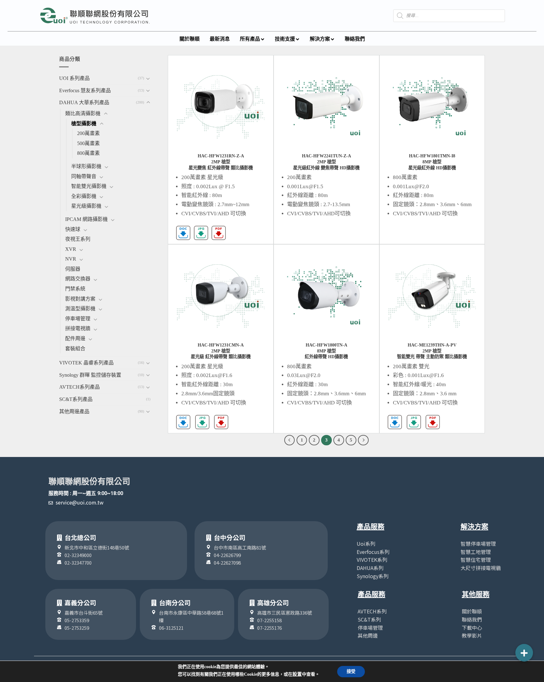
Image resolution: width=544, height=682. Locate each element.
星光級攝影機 (86, 206)
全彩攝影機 (83, 196)
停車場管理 (77, 318)
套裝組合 (75, 348)
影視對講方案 (80, 299)
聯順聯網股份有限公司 (89, 481)
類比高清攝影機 (82, 113)
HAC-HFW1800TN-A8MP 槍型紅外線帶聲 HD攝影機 (326, 350)
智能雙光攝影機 (88, 186)
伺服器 (72, 269)
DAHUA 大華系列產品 (84, 102)
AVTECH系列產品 (79, 387)
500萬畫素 (88, 143)
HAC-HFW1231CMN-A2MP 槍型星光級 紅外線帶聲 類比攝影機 (221, 350)
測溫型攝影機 (80, 308)
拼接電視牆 (77, 328)
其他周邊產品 (74, 411)
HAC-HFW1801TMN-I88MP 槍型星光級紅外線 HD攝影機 (432, 161)
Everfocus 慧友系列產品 (85, 90)
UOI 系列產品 (74, 78)
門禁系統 (75, 288)
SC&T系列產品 (76, 399)
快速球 (72, 229)
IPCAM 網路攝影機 (86, 219)
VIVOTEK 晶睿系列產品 (86, 362)
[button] (524, 653)
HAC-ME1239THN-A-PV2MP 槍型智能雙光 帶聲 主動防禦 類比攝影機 (432, 350)
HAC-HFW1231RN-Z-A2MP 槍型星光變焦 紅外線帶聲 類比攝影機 (221, 161)
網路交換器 (77, 278)
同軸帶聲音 (83, 176)
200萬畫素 (88, 133)
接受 (351, 671)
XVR (70, 249)
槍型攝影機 (83, 123)
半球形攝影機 (86, 166)
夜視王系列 (77, 239)
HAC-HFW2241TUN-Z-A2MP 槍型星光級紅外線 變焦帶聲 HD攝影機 (326, 161)
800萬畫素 (88, 153)
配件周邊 (75, 338)
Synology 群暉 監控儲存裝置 (90, 375)
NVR (70, 259)
